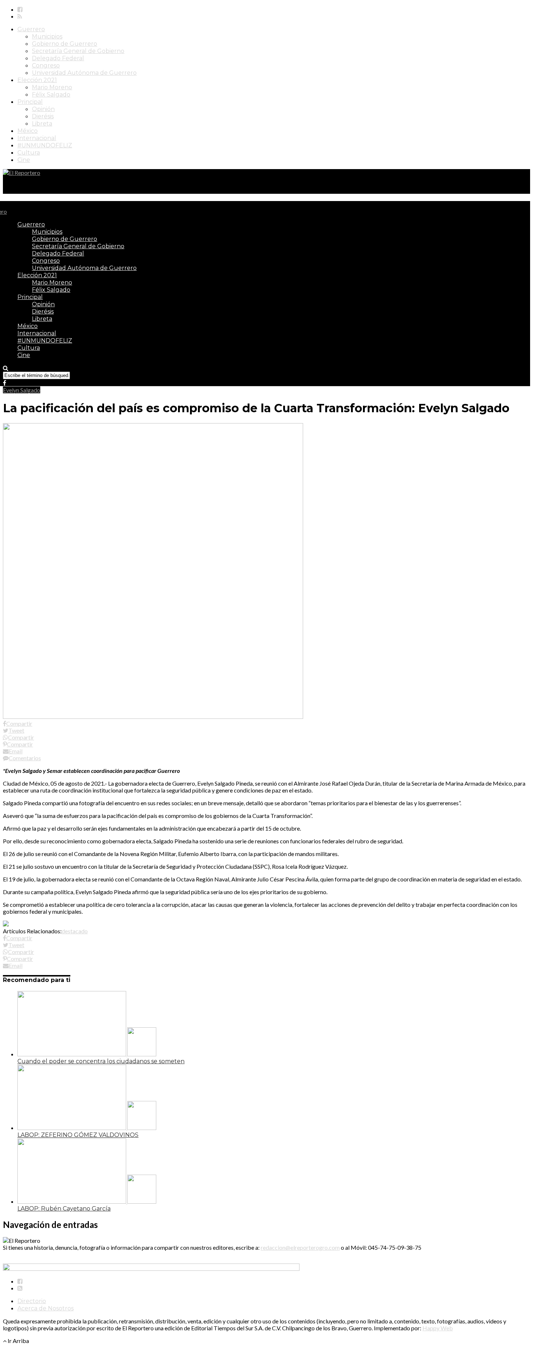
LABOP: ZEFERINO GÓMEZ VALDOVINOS (78, 1134)
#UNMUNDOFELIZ (44, 145)
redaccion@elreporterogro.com (300, 1247)
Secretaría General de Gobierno (78, 51)
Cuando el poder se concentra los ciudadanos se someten (101, 1061)
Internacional (36, 138)
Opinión (43, 109)
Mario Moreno (52, 87)
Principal (30, 101)
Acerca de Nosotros (45, 1308)
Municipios (47, 36)
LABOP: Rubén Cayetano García (64, 1208)
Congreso (46, 65)
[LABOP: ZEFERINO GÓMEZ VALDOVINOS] (86, 1127)
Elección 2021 (37, 80)
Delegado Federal (58, 58)
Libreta (42, 123)
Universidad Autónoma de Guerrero (84, 72)
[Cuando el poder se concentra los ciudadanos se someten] (86, 1054)
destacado (75, 931)
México (27, 130)
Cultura (28, 152)
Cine (23, 159)
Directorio (31, 1301)
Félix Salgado (51, 94)
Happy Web (437, 1328)
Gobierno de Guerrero (64, 43)
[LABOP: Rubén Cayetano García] (86, 1201)
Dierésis (43, 116)
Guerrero (31, 29)
